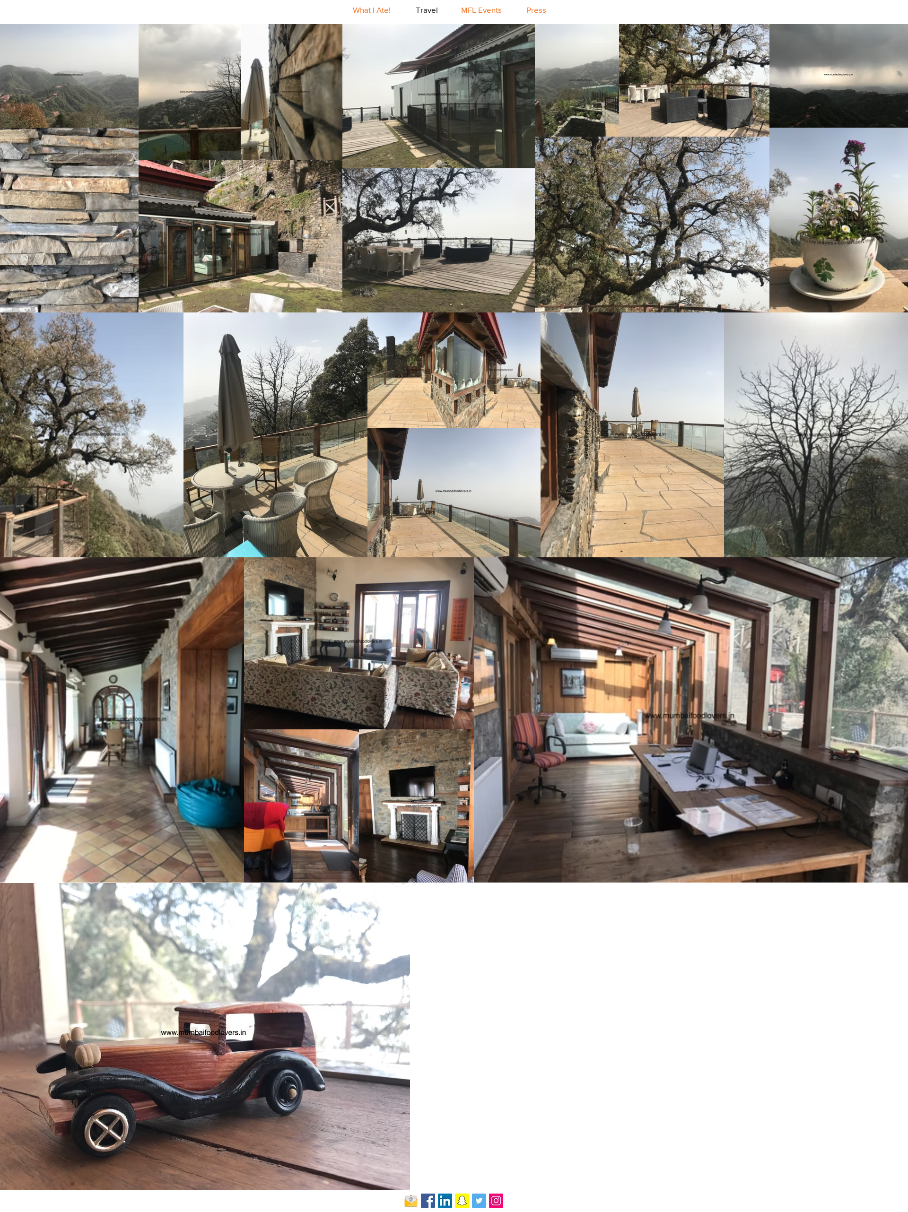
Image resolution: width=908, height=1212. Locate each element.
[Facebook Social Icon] (428, 1201)
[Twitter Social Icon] (479, 1201)
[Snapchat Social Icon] (462, 1201)
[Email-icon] (411, 1201)
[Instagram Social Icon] (496, 1201)
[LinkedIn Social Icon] (445, 1201)
